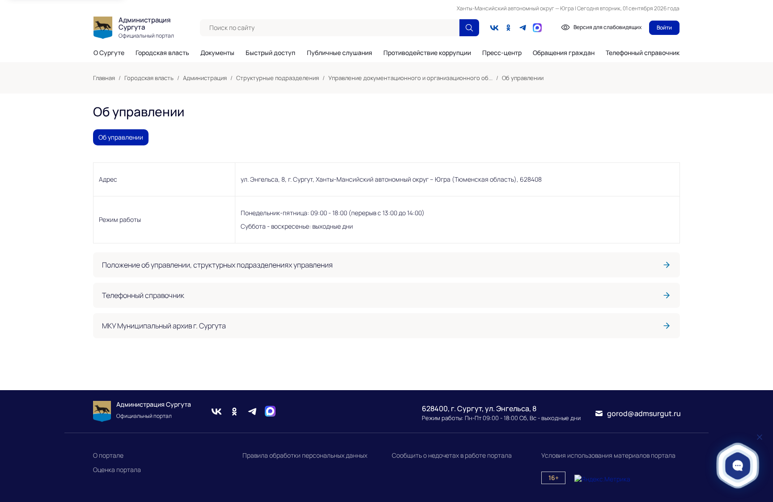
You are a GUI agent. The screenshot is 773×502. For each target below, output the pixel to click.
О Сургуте (108, 53)
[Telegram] (522, 27)
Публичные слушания (339, 53)
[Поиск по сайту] (469, 27)
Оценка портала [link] (117, 469)
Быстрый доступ (270, 53)
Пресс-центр (502, 53)
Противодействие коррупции (427, 53)
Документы (217, 53)
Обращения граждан (564, 53)
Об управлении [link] (523, 78)
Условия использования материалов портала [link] (608, 455)
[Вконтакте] (494, 27)
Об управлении (120, 137)
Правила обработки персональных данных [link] (304, 455)
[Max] (270, 411)
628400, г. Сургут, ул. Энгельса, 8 (479, 408)
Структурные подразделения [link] (277, 78)
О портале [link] (108, 455)
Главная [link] (104, 78)
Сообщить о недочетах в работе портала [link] (452, 455)
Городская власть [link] (149, 78)
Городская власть (162, 53)
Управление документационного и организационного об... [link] (410, 78)
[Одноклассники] (508, 27)
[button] (738, 465)
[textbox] (329, 27)
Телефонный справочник (643, 52)
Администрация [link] (205, 78)
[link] (386, 264)
